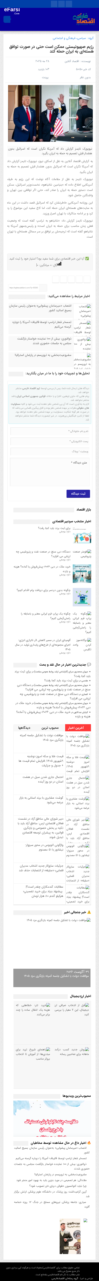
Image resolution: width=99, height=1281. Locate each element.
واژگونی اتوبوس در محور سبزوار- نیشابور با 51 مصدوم (44, 847)
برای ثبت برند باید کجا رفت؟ (54, 528)
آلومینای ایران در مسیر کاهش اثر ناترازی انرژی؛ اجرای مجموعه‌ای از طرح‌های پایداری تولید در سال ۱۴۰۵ (42, 645)
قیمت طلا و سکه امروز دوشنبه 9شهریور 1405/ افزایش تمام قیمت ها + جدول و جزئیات (41, 761)
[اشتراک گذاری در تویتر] (79, 279)
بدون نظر (85, 77)
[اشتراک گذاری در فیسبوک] (87, 279)
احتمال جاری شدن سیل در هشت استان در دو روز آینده (43, 779)
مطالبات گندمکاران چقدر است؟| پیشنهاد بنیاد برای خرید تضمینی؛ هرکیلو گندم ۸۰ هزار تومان (43, 891)
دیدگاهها (24, 727)
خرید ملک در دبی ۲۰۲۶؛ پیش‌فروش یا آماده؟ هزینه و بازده (53, 705)
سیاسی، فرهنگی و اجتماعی (69, 38)
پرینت (46, 77)
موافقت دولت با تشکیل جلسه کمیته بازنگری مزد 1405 (41, 737)
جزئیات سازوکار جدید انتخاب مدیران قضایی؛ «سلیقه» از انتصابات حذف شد (41, 868)
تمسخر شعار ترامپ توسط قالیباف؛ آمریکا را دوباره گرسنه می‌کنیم (41, 324)
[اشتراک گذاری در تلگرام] (71, 279)
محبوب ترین (50, 727)
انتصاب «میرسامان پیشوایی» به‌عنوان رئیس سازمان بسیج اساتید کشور (40, 308)
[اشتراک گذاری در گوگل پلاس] (63, 279)
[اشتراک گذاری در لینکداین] (56, 279)
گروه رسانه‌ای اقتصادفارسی (65, 1279)
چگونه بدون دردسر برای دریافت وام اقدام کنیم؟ (43, 590)
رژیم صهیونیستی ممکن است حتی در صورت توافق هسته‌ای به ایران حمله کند (51, 49)
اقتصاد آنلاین (72, 61)
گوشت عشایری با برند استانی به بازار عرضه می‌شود (41, 800)
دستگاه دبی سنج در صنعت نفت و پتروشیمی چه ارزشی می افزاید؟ (53, 687)
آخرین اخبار (76, 727)
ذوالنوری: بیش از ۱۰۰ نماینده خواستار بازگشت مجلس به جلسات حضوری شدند (44, 341)
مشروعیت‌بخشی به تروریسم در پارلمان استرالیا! (43, 355)
